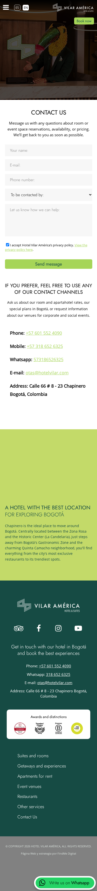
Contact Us (27, 817)
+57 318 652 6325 (45, 346)
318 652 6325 (58, 674)
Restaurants (27, 796)
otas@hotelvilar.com (47, 372)
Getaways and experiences (41, 766)
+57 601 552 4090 (44, 333)
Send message (48, 264)
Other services (30, 806)
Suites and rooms (32, 755)
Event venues (29, 786)
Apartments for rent (34, 776)
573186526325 (48, 359)
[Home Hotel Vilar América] (73, 7)
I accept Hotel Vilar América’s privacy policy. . (46, 247)
